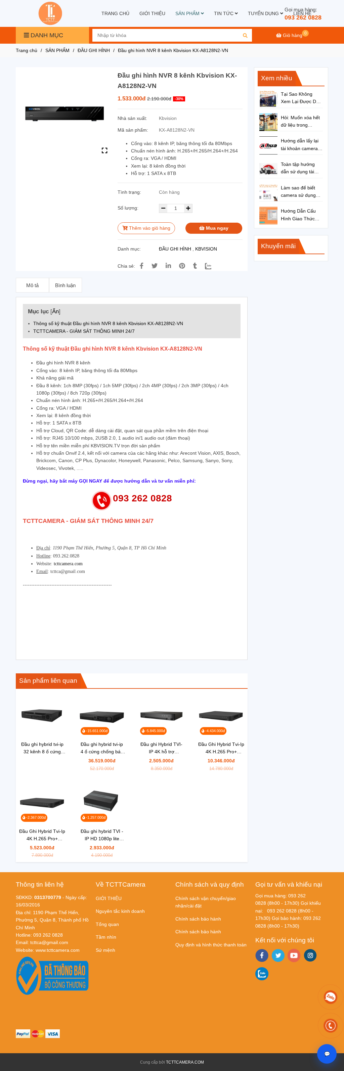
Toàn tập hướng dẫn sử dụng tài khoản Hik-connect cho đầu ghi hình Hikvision (300, 169)
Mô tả (32, 285)
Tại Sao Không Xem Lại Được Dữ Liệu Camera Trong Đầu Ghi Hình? (301, 98)
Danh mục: (130, 249)
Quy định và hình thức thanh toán (211, 944)
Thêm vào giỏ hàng (149, 228)
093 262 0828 (303, 17)
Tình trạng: (130, 192)
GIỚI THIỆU (152, 13)
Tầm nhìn (106, 937)
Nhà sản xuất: (133, 118)
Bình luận (65, 285)
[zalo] (261, 973)
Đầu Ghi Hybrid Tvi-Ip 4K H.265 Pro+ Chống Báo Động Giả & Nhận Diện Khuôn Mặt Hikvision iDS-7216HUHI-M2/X (221, 748)
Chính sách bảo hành (198, 919)
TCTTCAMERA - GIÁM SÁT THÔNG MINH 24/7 (84, 331)
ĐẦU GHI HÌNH (94, 50)
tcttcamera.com (68, 563)
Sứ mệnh (105, 950)
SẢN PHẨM (188, 13)
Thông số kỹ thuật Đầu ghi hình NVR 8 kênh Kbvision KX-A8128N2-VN (108, 323)
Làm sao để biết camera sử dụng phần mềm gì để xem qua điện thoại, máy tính (302, 192)
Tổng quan (107, 924)
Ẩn (55, 311)
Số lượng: (129, 208)
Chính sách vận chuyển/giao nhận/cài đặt (205, 902)
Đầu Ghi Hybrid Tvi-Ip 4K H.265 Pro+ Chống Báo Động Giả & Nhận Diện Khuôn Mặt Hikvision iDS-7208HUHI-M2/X (42, 835)
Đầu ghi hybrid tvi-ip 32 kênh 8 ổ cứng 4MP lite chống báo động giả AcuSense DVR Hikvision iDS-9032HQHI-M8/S (42, 748)
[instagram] (310, 955)
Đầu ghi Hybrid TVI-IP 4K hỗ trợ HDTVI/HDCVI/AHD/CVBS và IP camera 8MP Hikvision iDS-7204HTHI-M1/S (161, 748)
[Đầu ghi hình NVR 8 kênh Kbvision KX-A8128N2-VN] (51, 13)
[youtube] (294, 955)
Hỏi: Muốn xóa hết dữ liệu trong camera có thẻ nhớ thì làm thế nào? (301, 122)
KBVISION (206, 249)
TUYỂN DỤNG (264, 13)
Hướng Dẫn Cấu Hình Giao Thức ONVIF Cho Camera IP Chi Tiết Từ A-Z (301, 215)
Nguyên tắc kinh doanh (120, 911)
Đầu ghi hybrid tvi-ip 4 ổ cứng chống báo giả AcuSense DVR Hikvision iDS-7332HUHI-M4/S (102, 748)
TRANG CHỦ (115, 13)
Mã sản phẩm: (133, 130)
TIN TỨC (224, 13)
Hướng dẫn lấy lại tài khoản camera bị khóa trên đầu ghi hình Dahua (302, 145)
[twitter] (278, 955)
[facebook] (261, 955)
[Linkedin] (168, 266)
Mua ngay (216, 228)
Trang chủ (26, 50)
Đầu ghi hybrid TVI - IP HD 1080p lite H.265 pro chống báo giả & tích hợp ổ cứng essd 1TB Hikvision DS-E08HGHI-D (102, 835)
